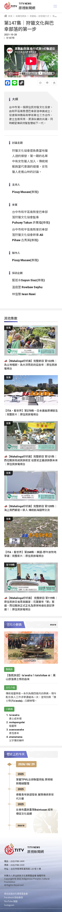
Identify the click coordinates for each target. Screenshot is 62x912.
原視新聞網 (27, 7)
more (21, 825)
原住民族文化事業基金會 (16, 893)
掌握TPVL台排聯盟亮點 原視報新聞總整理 (34, 781)
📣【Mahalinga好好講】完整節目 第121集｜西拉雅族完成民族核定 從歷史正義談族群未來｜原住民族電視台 (31, 460)
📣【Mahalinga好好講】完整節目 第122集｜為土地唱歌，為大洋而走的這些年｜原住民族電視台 (30, 364)
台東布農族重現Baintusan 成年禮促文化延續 (34, 811)
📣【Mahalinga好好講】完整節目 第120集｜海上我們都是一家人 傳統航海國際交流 (30, 508)
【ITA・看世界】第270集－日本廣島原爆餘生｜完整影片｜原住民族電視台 (31, 412)
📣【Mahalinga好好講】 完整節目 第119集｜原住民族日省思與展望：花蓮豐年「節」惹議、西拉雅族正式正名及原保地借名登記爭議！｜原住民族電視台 (31, 603)
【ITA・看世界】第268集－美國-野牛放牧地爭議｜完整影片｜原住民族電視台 (30, 554)
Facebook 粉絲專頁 (13, 897)
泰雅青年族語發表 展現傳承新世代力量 (35, 796)
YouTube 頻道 (11, 901)
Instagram (9, 905)
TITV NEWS (25, 3)
